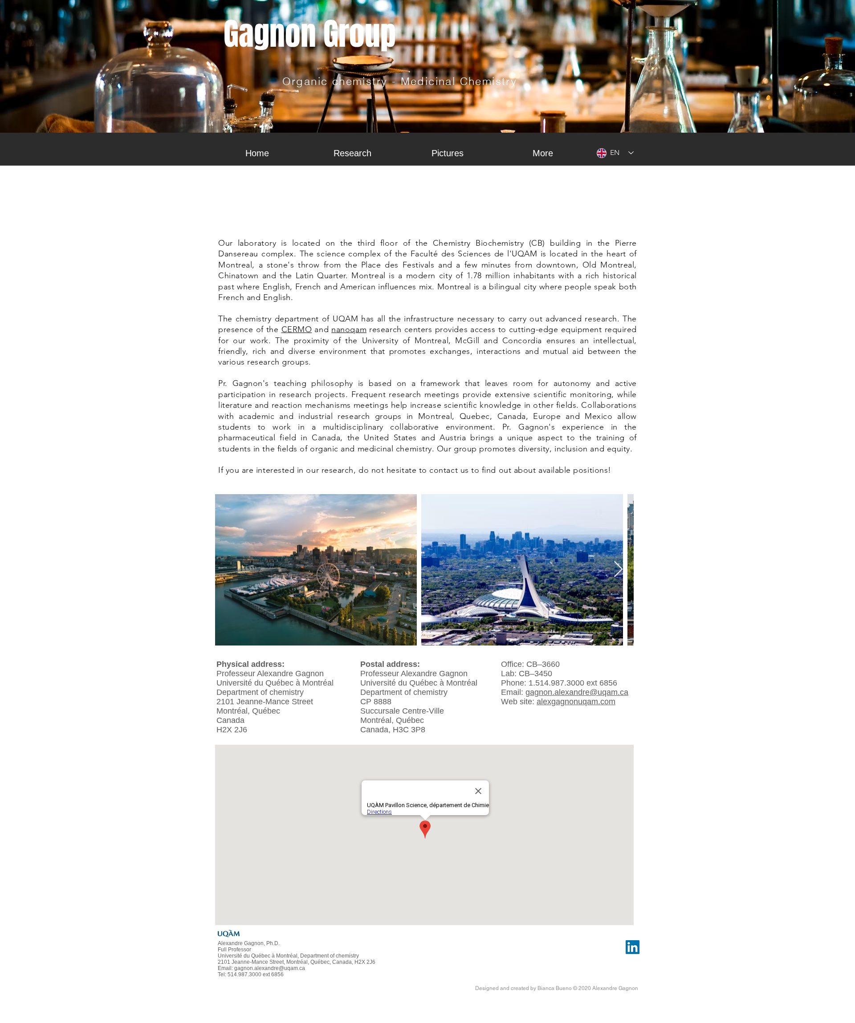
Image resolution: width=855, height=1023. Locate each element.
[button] (352, 153)
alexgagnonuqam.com (576, 701)
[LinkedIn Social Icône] (632, 947)
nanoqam (348, 329)
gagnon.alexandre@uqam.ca (576, 692)
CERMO (296, 329)
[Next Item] (618, 569)
